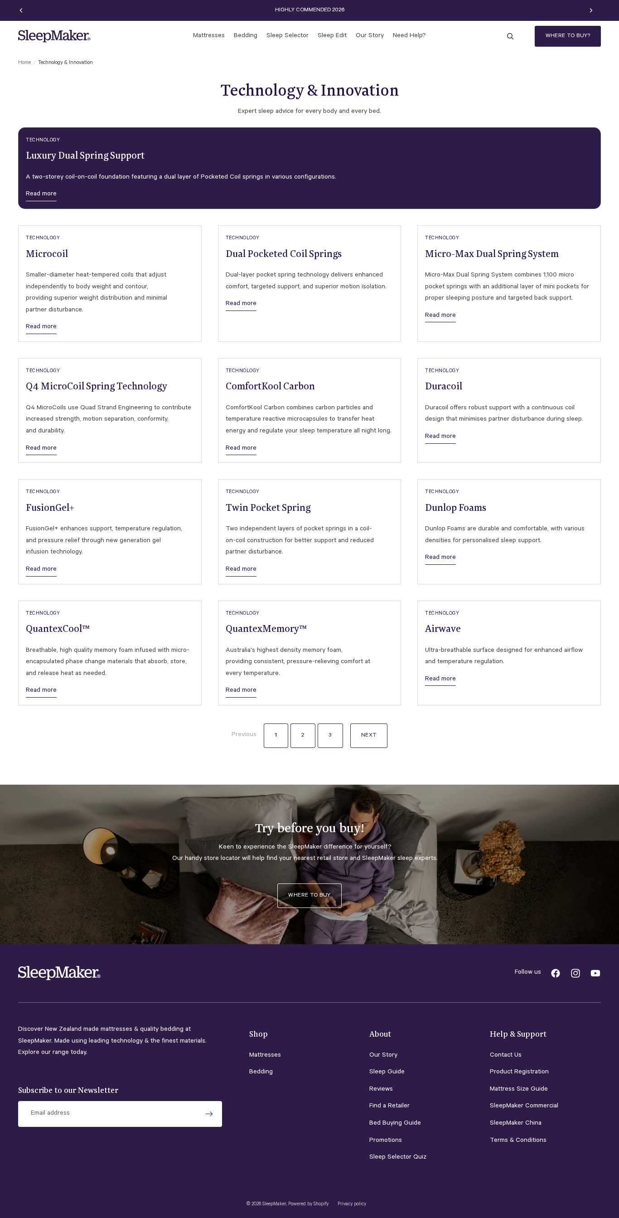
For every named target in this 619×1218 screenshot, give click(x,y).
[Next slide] (591, 10)
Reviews (381, 1089)
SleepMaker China (516, 1123)
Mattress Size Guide (519, 1089)
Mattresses (265, 1055)
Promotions (385, 1141)
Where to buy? (568, 36)
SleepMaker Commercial (524, 1106)
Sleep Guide (387, 1072)
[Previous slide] (21, 10)
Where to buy (309, 896)
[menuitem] (209, 36)
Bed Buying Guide (395, 1123)
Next (369, 736)
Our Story (383, 1055)
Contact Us (506, 1055)
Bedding (261, 1072)
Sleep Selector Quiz (397, 1157)
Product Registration (519, 1072)
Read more (41, 194)
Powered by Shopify (308, 1204)
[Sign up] (209, 1114)
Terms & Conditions (518, 1141)
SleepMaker (274, 1204)
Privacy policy (352, 1204)
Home (24, 63)
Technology (43, 140)
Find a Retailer (389, 1106)
